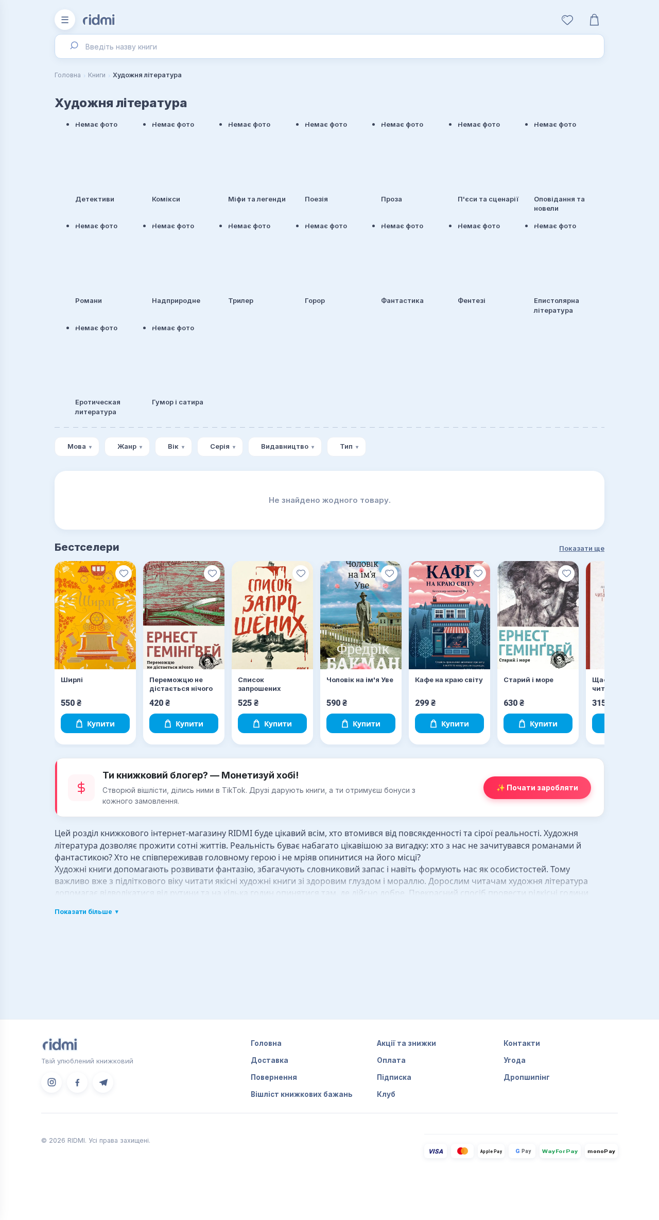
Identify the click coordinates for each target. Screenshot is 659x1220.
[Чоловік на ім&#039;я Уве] (361, 615)
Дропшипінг (527, 1077)
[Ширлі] (95, 615)
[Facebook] (77, 1082)
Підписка (394, 1077)
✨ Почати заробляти (537, 787)
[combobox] (329, 46)
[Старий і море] (538, 615)
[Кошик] (594, 19)
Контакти (522, 1043)
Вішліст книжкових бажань (302, 1094)
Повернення (274, 1077)
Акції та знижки (406, 1043)
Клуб (386, 1094)
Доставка (269, 1060)
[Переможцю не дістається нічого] (183, 615)
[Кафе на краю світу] (449, 615)
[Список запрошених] (272, 615)
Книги (97, 75)
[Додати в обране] (123, 573)
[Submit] (73, 46)
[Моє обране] (567, 19)
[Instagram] (51, 1082)
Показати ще (581, 548)
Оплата (391, 1060)
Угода (515, 1060)
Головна (68, 75)
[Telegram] (103, 1082)
